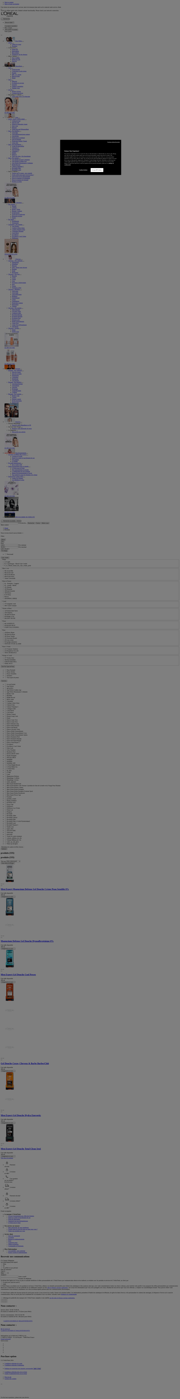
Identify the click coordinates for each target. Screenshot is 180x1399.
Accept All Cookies (97, 170)
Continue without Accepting (113, 142)
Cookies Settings (83, 169)
